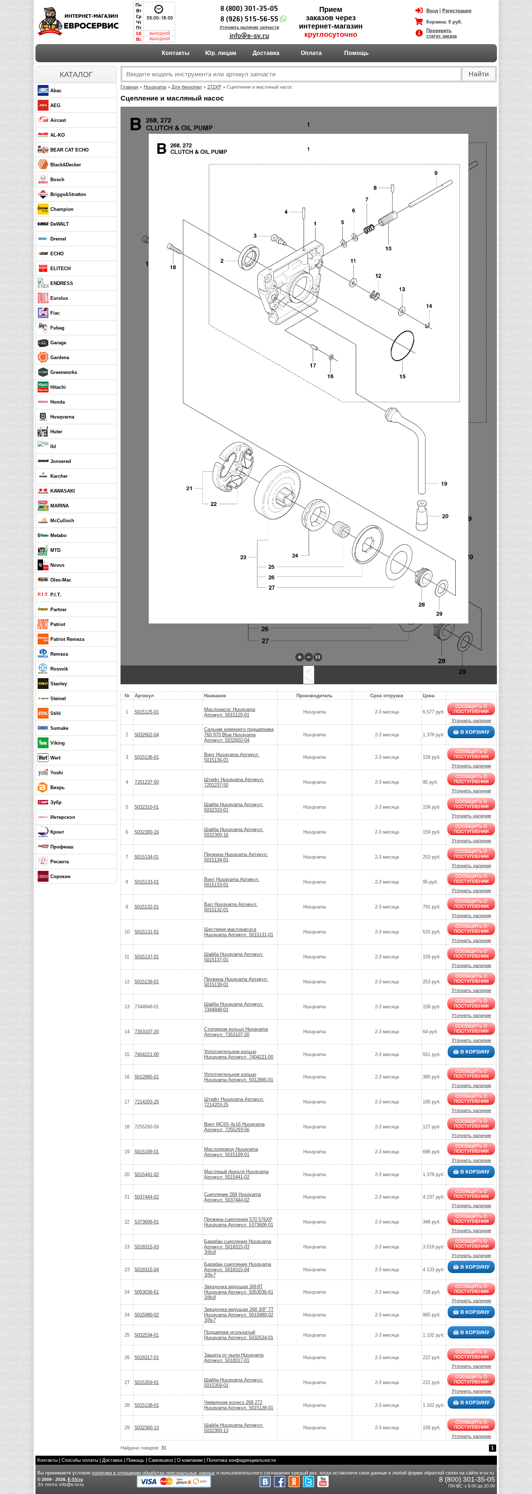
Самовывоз (160, 1460)
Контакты (176, 53)
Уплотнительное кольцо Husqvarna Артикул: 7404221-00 (238, 1054)
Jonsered (60, 461)
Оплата (311, 53)
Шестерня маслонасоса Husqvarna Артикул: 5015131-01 (238, 932)
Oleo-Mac (60, 580)
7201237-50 (147, 782)
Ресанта (59, 861)
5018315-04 (147, 1269)
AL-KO (57, 135)
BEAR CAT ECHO (69, 150)
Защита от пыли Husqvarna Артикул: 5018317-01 (233, 1357)
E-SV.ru (75, 1479)
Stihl (55, 713)
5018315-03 (147, 1247)
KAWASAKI (62, 491)
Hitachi (58, 387)
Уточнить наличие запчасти (249, 27)
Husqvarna (62, 417)
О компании (190, 1460)
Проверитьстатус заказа (441, 33)
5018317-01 (147, 1357)
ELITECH (60, 268)
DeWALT (59, 224)
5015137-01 (147, 956)
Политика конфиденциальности (241, 1460)
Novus (57, 565)
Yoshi (56, 772)
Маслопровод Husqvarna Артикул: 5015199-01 (231, 1151)
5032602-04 (147, 734)
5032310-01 (147, 807)
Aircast (58, 120)
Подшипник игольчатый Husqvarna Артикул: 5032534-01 (238, 1334)
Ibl (53, 446)
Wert (55, 758)
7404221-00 (147, 1054)
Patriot (57, 624)
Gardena (59, 357)
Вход (432, 10)
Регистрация (457, 10)
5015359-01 (147, 1382)
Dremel (58, 239)
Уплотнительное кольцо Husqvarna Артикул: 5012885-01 (238, 1077)
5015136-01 (147, 757)
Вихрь (57, 787)
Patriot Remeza (67, 639)
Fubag (57, 328)
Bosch (57, 179)
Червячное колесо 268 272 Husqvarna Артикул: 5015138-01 (238, 1405)
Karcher (59, 476)
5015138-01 (147, 1405)
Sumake (59, 728)
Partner (58, 609)
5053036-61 (147, 1292)
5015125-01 (147, 712)
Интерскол (62, 817)
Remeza (59, 654)
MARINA (59, 505)
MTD (55, 550)
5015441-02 (147, 1174)
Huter (56, 431)
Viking (57, 743)
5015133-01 (147, 882)
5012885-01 (147, 1077)
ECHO (57, 253)
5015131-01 (147, 932)
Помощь (356, 53)
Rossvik (59, 669)
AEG (55, 105)
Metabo (58, 535)
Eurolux (59, 298)
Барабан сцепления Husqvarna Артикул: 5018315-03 (237, 1247)
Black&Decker (65, 164)
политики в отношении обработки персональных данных (153, 1473)
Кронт (57, 832)
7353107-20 (147, 1031)
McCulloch (62, 520)
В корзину (474, 732)
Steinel (58, 698)
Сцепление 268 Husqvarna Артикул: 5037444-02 (232, 1197)
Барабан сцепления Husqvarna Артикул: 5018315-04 (237, 1269)
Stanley (58, 683)
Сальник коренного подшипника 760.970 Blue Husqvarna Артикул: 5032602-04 (239, 735)
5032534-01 (147, 1335)
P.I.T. (55, 594)
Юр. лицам (220, 53)
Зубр (56, 802)
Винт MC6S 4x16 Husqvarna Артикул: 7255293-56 (234, 1126)
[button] (299, 657)
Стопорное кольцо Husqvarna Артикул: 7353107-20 (236, 1031)
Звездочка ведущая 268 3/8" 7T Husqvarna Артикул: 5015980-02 (239, 1315)
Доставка (266, 53)
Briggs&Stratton (68, 194)
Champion (61, 209)
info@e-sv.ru (249, 36)
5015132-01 (147, 907)
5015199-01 (147, 1151)
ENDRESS (61, 283)
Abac (56, 90)
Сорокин (60, 876)
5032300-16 (147, 832)
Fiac (55, 313)
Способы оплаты (80, 1460)
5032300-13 (147, 1427)
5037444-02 (147, 1197)
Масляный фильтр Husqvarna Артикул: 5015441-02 (236, 1174)
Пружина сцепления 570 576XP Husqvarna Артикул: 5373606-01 (238, 1222)
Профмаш (61, 847)
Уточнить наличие (471, 720)
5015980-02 (147, 1315)
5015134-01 (147, 857)
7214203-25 (147, 1101)
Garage (58, 342)
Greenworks (63, 372)
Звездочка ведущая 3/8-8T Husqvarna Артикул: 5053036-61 (238, 1292)
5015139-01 (147, 981)
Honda (57, 402)
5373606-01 (147, 1222)
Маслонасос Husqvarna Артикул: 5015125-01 (229, 712)
